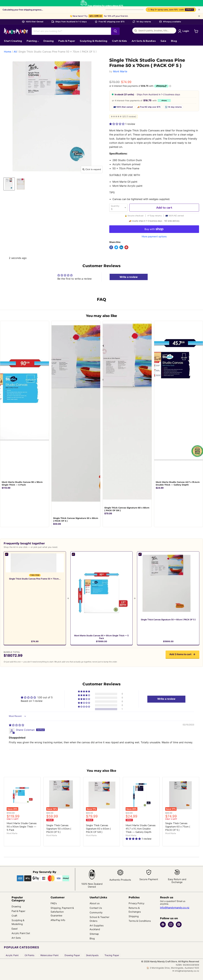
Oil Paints (29, 955)
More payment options (154, 236)
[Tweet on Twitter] (116, 247)
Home (7, 51)
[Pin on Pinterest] (126, 247)
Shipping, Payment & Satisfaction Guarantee (62, 911)
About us (95, 903)
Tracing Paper (112, 955)
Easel (15, 928)
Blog (174, 41)
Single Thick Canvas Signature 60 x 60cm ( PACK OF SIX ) (98, 829)
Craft (14, 915)
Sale (163, 41)
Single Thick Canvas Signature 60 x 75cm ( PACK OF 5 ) (177, 827)
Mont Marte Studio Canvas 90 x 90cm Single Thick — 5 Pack (101, 636)
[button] (117, 123)
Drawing (48, 41)
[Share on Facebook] (111, 247)
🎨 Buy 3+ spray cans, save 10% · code (170, 9)
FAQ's (54, 903)
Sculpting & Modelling (93, 41)
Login (186, 31)
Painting (32, 41)
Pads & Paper (66, 41)
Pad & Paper (18, 911)
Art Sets (16, 937)
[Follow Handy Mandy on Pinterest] (179, 924)
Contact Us (96, 907)
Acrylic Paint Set (21, 933)
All (15, 51)
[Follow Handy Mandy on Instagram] (171, 924)
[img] (16, 725)
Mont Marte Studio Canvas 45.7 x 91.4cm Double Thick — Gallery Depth (141, 829)
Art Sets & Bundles (144, 41)
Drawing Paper (72, 955)
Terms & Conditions (140, 920)
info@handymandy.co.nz (174, 907)
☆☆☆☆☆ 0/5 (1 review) (123, 116)
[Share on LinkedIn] (121, 247)
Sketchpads (92, 955)
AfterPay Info (58, 920)
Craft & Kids (119, 41)
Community (96, 912)
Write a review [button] (166, 698)
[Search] (115, 31)
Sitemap (94, 933)
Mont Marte (120, 71)
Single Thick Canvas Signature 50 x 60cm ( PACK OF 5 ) (168, 619)
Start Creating (13, 41)
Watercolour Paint (49, 955)
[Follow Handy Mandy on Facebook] (163, 924)
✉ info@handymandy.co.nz (185, 971)
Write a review (129, 277)
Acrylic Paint (12, 955)
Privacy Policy (136, 903)
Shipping (134, 916)
